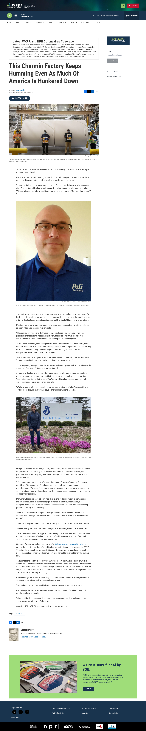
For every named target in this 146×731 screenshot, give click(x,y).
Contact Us (84, 713)
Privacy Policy (113, 708)
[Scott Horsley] (13, 634)
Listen (74, 22)
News (9, 22)
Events (97, 22)
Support (85, 22)
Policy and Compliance (88, 708)
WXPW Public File (58, 713)
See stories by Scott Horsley (33, 636)
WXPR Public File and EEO (61, 708)
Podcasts (40, 22)
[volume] (16, 15)
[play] (9, 15)
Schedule (30, 22)
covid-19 (19, 614)
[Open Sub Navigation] (13, 22)
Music (18, 22)
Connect (63, 22)
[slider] (19, 15)
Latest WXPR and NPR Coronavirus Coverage (43, 41)
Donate (134, 5)
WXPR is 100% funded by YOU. (102, 667)
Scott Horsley (20, 90)
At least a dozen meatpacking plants (70, 544)
